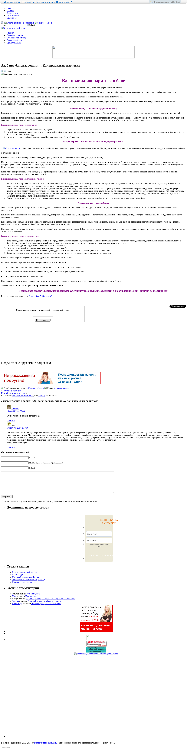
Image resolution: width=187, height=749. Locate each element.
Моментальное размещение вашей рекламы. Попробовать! (37, 1)
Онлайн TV (12, 18)
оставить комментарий (22, 395)
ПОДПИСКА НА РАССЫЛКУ (109, 521)
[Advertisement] (22, 342)
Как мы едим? (18, 575)
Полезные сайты (14, 15)
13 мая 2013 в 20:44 (16, 411)
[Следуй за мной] (43, 23)
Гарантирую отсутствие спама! (99, 545)
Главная (10, 8)
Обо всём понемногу (16, 38)
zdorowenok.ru (6, 747)
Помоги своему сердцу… (24, 582)
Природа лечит (14, 42)
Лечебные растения (12, 391)
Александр (17, 603)
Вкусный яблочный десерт (24, 572)
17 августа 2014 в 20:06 (17, 428)
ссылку (41, 395)
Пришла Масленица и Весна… (26, 577)
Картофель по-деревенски (13, 393)
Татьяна (15, 408)
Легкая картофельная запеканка (46, 603)
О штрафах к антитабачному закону (28, 579)
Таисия (15, 601)
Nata (14, 596)
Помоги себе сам (14, 40)
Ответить (11, 420)
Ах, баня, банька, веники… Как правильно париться (50, 598)
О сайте (10, 10)
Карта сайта (12, 13)
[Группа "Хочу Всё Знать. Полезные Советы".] (96, 646)
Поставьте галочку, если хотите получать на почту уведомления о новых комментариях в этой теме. (51, 501)
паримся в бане (61, 388)
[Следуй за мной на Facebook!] (19, 23)
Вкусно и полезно (15, 35)
